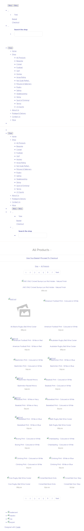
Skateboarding (21, 94)
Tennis (18, 104)
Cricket (19, 64)
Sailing (18, 90)
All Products (20, 58)
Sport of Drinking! (22, 100)
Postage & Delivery (19, 113)
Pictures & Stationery (24, 84)
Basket (14, 19)
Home (14, 51)
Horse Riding (21, 77)
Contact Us (16, 117)
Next (57, 272)
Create (18, 527)
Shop (14, 54)
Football (19, 68)
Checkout (15, 22)
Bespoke (19, 61)
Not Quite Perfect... (23, 81)
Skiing (18, 97)
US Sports (20, 107)
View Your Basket (32, 258)
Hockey (19, 74)
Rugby (18, 87)
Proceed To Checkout (49, 258)
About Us (15, 110)
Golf (18, 71)
